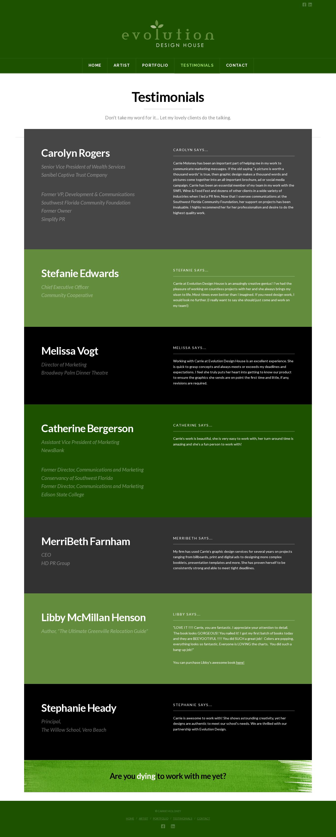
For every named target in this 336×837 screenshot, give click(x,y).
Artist (143, 818)
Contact (203, 818)
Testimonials (182, 818)
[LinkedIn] (310, 4)
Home (130, 818)
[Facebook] (304, 4)
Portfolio (160, 818)
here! (240, 662)
